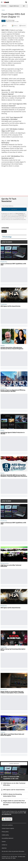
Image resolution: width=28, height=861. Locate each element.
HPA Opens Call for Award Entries (14, 789)
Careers (4, 841)
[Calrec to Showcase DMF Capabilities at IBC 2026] (14, 773)
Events (3, 10)
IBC (24, 6)
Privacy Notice (21, 215)
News (3, 21)
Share (5, 25)
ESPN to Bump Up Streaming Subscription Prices (12, 795)
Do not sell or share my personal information (13, 851)
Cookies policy (5, 835)
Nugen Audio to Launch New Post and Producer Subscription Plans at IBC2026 (14, 802)
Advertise (4, 848)
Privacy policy (5, 831)
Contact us (4, 844)
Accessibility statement (7, 838)
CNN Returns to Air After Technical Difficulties (14, 784)
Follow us (16, 25)
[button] (2, 2)
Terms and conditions (7, 825)
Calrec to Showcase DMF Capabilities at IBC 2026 (11, 777)
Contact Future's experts (8, 828)
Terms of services (19, 213)
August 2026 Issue (14, 6)
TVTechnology (11, 20)
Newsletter (23, 25)
